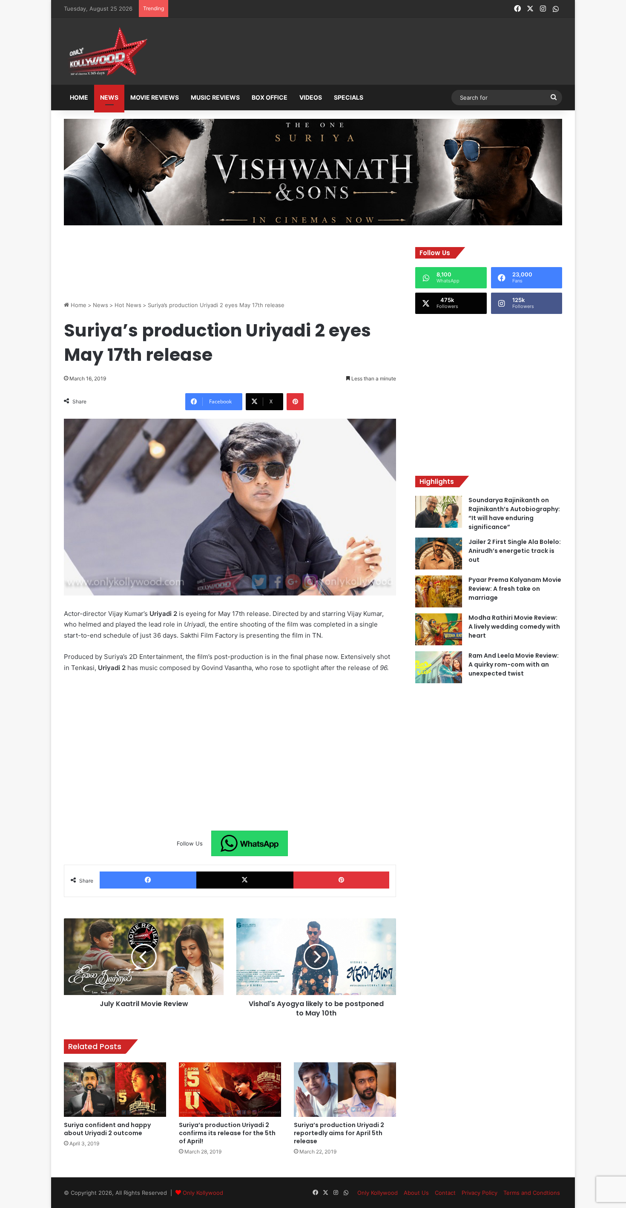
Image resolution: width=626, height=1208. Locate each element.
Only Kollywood (203, 1192)
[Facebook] (148, 880)
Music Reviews (215, 97)
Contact (445, 1192)
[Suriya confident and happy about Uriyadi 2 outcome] (115, 1089)
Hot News (128, 305)
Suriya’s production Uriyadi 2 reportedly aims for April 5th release (339, 1133)
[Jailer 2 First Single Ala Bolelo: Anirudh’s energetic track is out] (438, 553)
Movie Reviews (154, 97)
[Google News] (249, 843)
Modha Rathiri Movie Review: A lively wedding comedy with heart (514, 626)
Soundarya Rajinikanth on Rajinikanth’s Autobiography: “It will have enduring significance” (514, 513)
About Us (416, 1192)
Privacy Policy (479, 1192)
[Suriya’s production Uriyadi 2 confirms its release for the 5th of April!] (230, 1089)
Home (79, 97)
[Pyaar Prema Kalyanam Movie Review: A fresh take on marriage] (438, 591)
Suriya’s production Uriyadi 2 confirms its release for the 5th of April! (227, 1133)
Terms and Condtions (531, 1192)
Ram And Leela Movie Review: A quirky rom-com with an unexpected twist (513, 664)
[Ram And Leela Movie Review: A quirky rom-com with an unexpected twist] (438, 667)
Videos (310, 97)
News (109, 97)
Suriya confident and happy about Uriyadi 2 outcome (107, 1129)
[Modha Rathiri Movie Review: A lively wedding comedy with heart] (438, 629)
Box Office (269, 97)
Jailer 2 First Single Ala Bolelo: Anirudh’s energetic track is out (514, 551)
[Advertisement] (355, 52)
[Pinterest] (295, 401)
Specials (348, 97)
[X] (244, 880)
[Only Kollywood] (106, 51)
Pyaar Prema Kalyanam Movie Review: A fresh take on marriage (514, 588)
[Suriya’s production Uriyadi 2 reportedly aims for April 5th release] (345, 1089)
